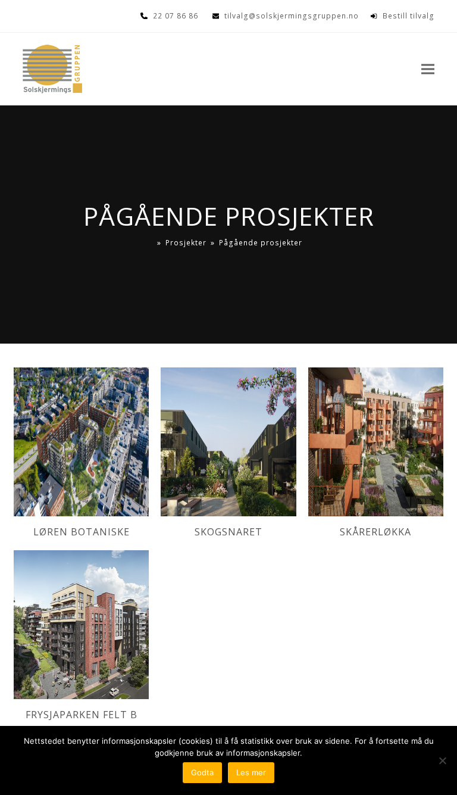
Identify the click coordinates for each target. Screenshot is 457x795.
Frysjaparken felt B (81, 714)
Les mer (251, 772)
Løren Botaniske (81, 531)
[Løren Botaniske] (81, 440)
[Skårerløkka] (375, 440)
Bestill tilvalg (408, 16)
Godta (202, 772)
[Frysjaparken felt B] (81, 623)
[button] (427, 69)
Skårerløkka (375, 531)
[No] (442, 760)
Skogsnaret (228, 531)
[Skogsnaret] (228, 440)
